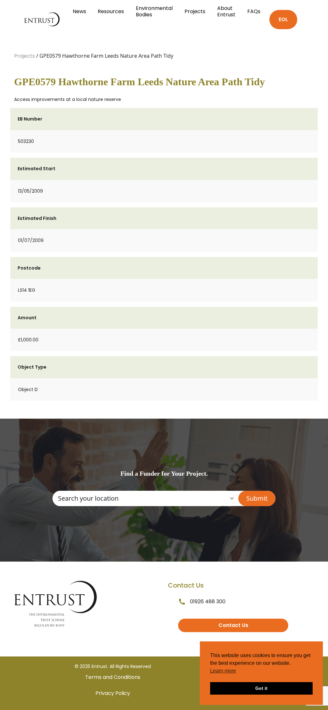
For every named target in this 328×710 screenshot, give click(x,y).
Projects (194, 11)
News (79, 11)
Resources (111, 11)
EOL (283, 19)
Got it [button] (261, 688)
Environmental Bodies (154, 11)
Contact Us (233, 625)
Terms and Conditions (112, 677)
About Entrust (226, 11)
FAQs (253, 11)
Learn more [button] (223, 670)
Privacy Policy (112, 693)
